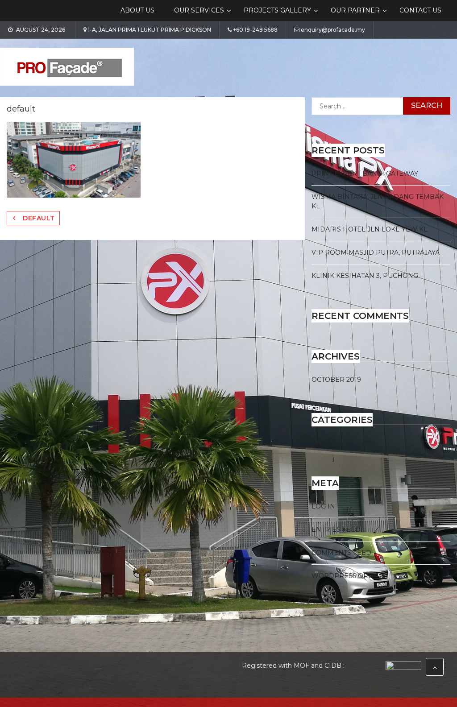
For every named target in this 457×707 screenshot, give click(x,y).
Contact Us (420, 10)
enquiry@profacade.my (333, 30)
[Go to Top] (435, 667)
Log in (323, 506)
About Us (137, 10)
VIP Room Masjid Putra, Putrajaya (376, 252)
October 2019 (336, 380)
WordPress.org (342, 576)
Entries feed (336, 529)
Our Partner (355, 10)
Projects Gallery (277, 10)
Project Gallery (343, 443)
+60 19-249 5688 (255, 30)
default (39, 218)
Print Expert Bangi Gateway (365, 174)
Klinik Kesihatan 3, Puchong (365, 276)
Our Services (199, 10)
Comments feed (341, 553)
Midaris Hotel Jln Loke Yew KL (370, 229)
